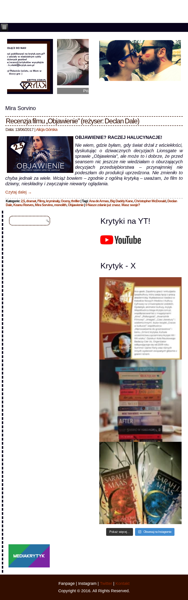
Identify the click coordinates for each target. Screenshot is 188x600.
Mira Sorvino (44, 205)
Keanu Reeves (23, 205)
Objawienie (75, 205)
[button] (10, 66)
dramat (31, 201)
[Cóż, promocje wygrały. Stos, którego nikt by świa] (140, 400)
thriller (75, 201)
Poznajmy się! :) (48, 90)
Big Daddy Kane (121, 201)
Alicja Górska (46, 129)
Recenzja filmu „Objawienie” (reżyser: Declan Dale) (72, 121)
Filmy (41, 201)
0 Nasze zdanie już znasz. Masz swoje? (113, 205)
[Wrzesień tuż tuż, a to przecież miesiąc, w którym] (140, 318)
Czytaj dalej (18, 192)
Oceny (65, 201)
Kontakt (123, 583)
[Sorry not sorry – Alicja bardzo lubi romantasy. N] (140, 483)
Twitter (106, 583)
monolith (60, 205)
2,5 (23, 201)
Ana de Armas (99, 201)
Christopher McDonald (150, 201)
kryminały (52, 201)
